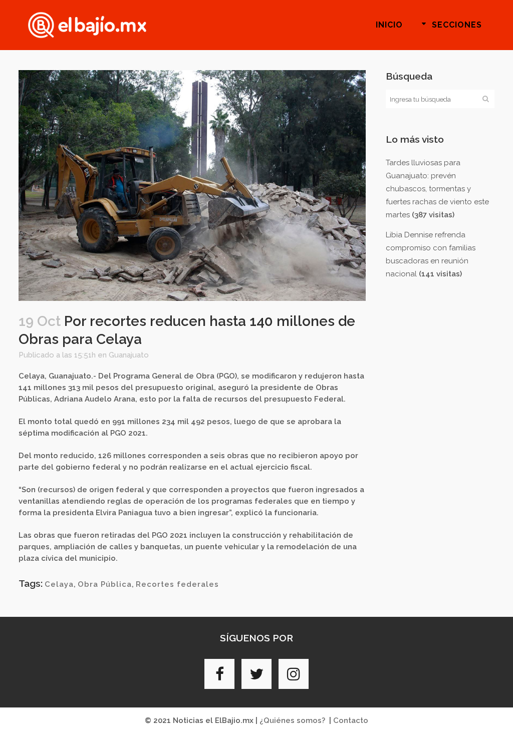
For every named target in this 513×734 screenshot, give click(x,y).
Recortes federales (177, 584)
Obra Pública (105, 584)
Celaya (59, 584)
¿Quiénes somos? (292, 720)
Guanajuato (129, 354)
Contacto (350, 720)
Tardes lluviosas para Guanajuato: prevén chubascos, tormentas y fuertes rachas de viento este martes (437, 188)
